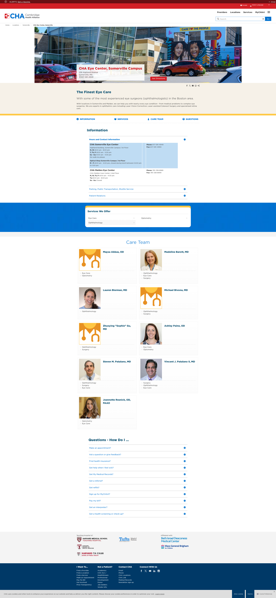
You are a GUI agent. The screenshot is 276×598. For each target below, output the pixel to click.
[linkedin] (154, 571)
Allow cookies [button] (238, 594)
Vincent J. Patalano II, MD (179, 361)
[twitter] (145, 571)
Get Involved (82, 582)
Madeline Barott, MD (176, 251)
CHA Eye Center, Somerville (43, 25)
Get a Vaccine (24, 2)
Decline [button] (250, 594)
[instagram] (158, 571)
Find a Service (82, 575)
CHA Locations (124, 575)
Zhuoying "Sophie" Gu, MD (117, 327)
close (273, 2)
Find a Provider (83, 570)
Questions (191, 119)
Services (122, 119)
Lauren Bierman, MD (115, 290)
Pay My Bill (81, 580)
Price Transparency (84, 585)
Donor (100, 582)
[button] (264, 594)
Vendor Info (102, 587)
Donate (244, 5)
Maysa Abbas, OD (113, 251)
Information (87, 119)
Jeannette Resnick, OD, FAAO (117, 401)
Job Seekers (102, 585)
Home (7, 25)
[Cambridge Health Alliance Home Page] (22, 15)
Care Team (156, 119)
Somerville (26, 25)
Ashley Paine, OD (174, 325)
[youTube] (150, 571)
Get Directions (158, 78)
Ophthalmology (95, 222)
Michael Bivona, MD (176, 290)
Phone (121, 573)
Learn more (159, 594)
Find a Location (83, 573)
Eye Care (92, 218)
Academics (102, 570)
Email (121, 570)
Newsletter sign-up (126, 582)
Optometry (146, 218)
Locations (16, 25)
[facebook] (141, 571)
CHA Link (122, 577)
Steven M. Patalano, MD (117, 361)
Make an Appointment (85, 577)
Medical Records (125, 580)
